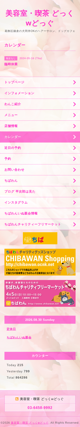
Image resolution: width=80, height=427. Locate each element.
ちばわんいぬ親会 (19, 337)
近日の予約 (12, 147)
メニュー (11, 115)
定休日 (11, 329)
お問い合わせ (14, 169)
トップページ (14, 82)
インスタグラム (16, 202)
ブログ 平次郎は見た (20, 191)
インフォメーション (19, 93)
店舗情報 (11, 126)
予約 (7, 158)
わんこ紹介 (12, 104)
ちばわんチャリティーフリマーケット (32, 224)
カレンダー (12, 137)
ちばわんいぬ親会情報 (21, 213)
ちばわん (11, 180)
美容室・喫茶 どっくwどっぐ (30, 422)
